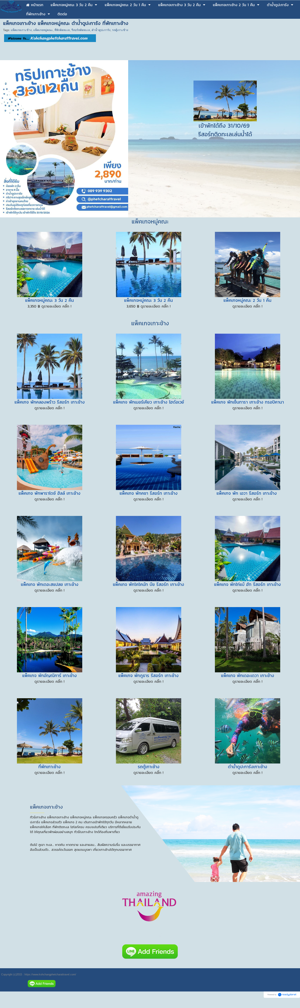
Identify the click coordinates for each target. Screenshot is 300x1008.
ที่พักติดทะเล (62, 30)
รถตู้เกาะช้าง (120, 30)
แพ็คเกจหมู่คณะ (43, 30)
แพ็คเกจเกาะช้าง (21, 30)
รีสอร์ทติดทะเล (80, 30)
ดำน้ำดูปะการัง (101, 30)
